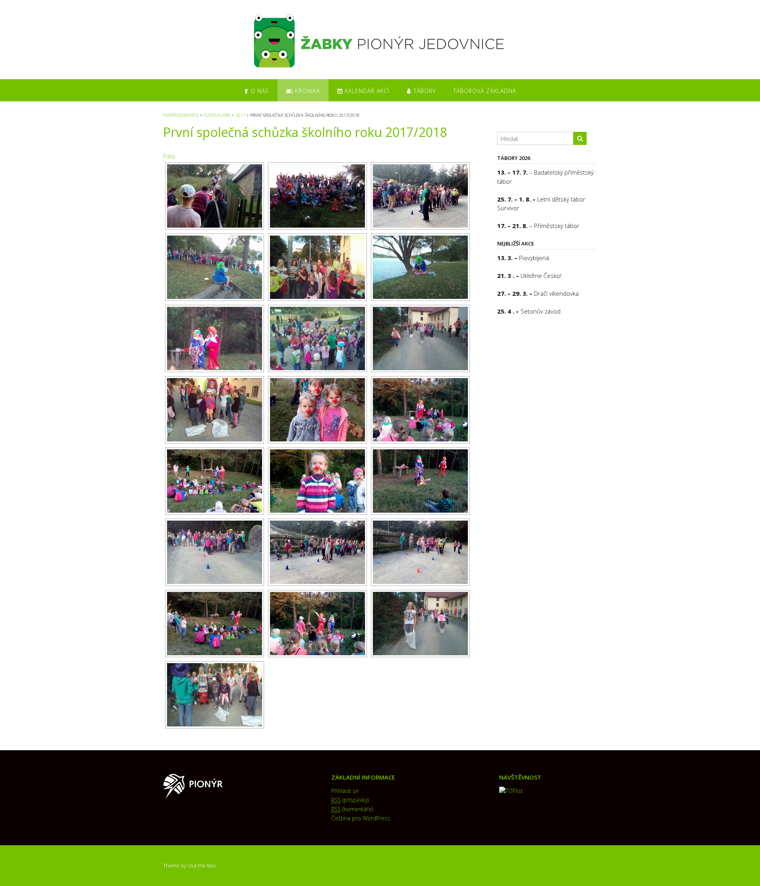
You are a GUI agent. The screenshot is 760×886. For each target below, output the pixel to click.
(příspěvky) (350, 800)
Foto (169, 156)
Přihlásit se (345, 791)
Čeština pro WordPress (360, 818)
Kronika (306, 91)
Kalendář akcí (366, 91)
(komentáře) (352, 809)
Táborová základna (484, 91)
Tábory (424, 91)
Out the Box (202, 865)
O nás (259, 91)
